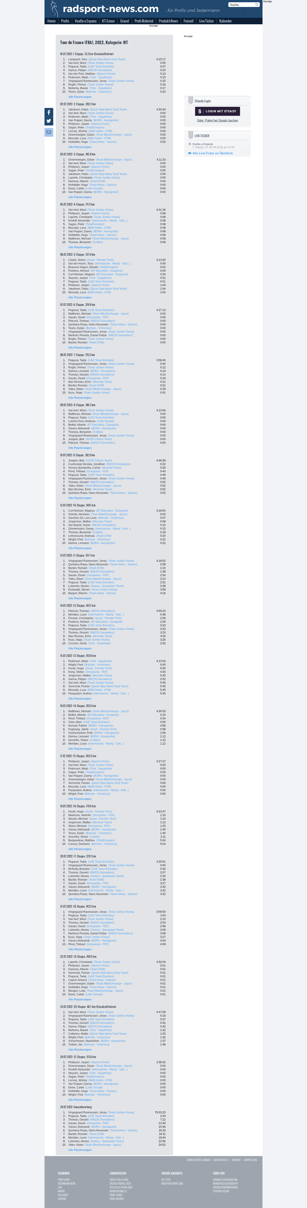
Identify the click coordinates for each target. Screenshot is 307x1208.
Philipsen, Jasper (78, 123)
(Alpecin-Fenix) (106, 73)
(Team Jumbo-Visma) (100, 63)
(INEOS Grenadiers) (100, 70)
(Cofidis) (98, 242)
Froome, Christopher (80, 618)
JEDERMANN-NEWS (67, 1183)
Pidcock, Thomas (78, 320)
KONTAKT (236, 1160)
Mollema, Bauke (78, 88)
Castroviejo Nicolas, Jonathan (86, 464)
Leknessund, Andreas (81, 535)
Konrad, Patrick (77, 725)
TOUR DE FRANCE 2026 (120, 1183)
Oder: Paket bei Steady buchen (217, 120)
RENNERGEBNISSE (118, 1191)
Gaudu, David (76, 317)
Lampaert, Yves (77, 59)
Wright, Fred (75, 539)
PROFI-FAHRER (117, 1199)
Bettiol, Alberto (77, 424)
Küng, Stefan (76, 671)
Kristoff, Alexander (79, 220)
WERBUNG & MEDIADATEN (225, 1183)
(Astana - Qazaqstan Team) (107, 586)
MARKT (61, 1191)
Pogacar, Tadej (77, 66)
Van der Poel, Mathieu (81, 73)
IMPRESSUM (251, 1160)
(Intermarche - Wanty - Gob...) (109, 220)
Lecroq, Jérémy (77, 131)
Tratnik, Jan (75, 1044)
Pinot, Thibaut (76, 471)
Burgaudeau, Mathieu (81, 840)
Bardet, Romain (77, 342)
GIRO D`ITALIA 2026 (119, 1179)
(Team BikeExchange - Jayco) (114, 134)
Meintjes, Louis (77, 614)
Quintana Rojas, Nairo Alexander (88, 324)
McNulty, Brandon (79, 868)
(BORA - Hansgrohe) (105, 120)
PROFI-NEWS (64, 1179)
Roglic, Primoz (77, 84)
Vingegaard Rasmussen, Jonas (87, 81)
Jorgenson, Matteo (79, 521)
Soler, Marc (75, 722)
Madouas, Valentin (79, 815)
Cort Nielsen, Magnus (81, 274)
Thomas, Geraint (78, 374)
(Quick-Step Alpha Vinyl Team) (107, 59)
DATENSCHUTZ (221, 1160)
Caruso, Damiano (79, 844)
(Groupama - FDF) (98, 317)
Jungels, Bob (76, 439)
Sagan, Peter (76, 127)
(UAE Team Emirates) (101, 66)
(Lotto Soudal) (94, 188)
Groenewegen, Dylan (81, 134)
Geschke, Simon (78, 740)
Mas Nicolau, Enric (79, 381)
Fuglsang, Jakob (78, 729)
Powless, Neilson (78, 270)
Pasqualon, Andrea (80, 693)
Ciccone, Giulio (77, 643)
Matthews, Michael (79, 238)
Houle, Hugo (76, 668)
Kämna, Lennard (78, 371)
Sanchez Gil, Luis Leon (82, 517)
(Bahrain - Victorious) (98, 91)
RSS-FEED (166, 1179)
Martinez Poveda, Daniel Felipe (87, 335)
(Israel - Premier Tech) (100, 260)
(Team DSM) (97, 181)
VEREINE (62, 1199)
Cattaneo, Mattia (78, 1033)
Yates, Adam (75, 389)
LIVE (60, 1187)
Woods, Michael (78, 818)
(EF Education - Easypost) (106, 270)
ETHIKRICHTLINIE (221, 1191)
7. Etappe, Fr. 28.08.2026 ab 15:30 (213, 146)
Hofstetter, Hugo (78, 141)
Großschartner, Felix (80, 732)
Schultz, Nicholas (78, 514)
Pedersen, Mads (78, 77)
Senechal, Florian (79, 686)
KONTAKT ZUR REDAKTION (225, 1179)
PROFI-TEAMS (116, 1195)
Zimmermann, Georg (80, 528)
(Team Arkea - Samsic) (103, 141)
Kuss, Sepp (75, 392)
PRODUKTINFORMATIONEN (225, 1187)
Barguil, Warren (77, 593)
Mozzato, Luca (77, 138)
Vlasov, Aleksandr (79, 428)
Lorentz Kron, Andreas (82, 421)
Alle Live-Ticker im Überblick (213, 153)
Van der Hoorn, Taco (80, 263)
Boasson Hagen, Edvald (83, 267)
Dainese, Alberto (78, 181)
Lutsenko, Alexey (78, 586)
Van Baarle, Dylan (79, 525)
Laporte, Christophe (80, 177)
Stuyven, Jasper (78, 278)
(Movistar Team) (102, 381)
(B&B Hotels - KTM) (100, 131)
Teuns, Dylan (76, 91)
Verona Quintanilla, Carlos (84, 467)
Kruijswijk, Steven (79, 589)
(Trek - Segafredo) (101, 77)
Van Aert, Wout (77, 63)
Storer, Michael (77, 826)
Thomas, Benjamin (79, 242)
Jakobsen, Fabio (78, 109)
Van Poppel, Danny (80, 120)
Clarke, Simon (77, 260)
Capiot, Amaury (77, 980)
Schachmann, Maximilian (83, 1040)
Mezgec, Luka (76, 990)
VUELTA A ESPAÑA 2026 (121, 1187)
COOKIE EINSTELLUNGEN (198, 1160)
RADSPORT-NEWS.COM (172, 1183)
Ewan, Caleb (76, 188)
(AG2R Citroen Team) (99, 439)
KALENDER (63, 1195)
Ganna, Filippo (77, 70)
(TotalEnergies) (95, 127)
